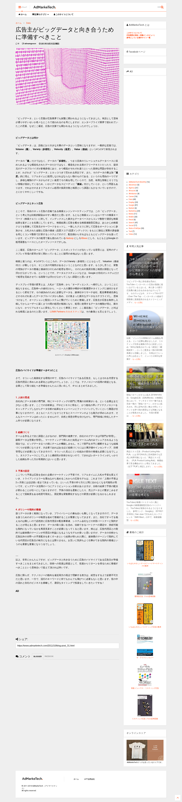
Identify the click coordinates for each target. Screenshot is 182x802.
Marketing (132, 211)
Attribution (133, 194)
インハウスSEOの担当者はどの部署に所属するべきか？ (145, 327)
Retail (131, 220)
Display (131, 202)
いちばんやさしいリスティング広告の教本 (145, 627)
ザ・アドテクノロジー (145, 658)
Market (131, 208)
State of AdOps (134, 228)
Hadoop (70, 238)
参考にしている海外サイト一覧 (138, 38)
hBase (84, 238)
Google (131, 205)
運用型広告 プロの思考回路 (145, 596)
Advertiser (133, 185)
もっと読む (138, 302)
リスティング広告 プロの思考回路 (145, 719)
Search (131, 223)
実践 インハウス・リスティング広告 (145, 688)
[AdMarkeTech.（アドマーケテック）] (44, 8)
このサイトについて (64, 14)
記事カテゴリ (40, 14)
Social (131, 225)
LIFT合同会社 (89, 779)
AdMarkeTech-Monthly (137, 182)
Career (131, 196)
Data (28, 23)
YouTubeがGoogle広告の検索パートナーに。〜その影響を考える (145, 491)
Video (131, 234)
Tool (130, 231)
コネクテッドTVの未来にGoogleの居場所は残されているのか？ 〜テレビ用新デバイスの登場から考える (145, 267)
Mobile (131, 217)
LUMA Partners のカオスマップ (65, 311)
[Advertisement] (67, 613)
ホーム (23, 14)
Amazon (132, 191)
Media (131, 214)
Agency (132, 188)
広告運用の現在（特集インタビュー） (141, 35)
